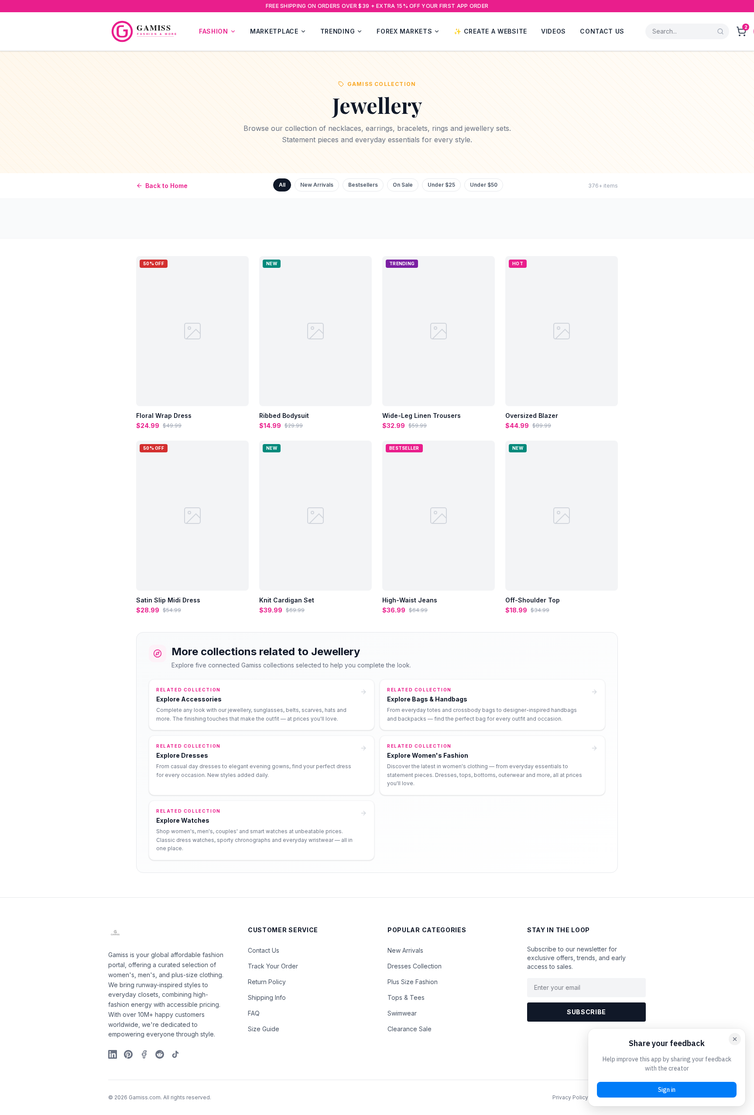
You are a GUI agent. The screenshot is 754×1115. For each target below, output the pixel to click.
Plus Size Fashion (412, 981)
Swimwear (402, 1013)
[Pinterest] (128, 1054)
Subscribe (586, 1012)
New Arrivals (316, 184)
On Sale (403, 184)
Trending (337, 31)
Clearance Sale (409, 1029)
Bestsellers (363, 184)
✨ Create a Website (490, 31)
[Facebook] (144, 1054)
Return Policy (267, 981)
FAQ (254, 1013)
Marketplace (274, 31)
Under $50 (483, 184)
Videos (553, 31)
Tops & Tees (406, 997)
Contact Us (602, 31)
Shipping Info (267, 997)
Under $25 (441, 184)
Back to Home (166, 185)
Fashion (213, 31)
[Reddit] (159, 1054)
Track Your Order (273, 966)
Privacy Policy (570, 1097)
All (282, 184)
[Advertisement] (262, 218)
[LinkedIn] (112, 1054)
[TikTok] (175, 1054)
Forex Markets (404, 31)
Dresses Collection (414, 966)
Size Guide (263, 1029)
